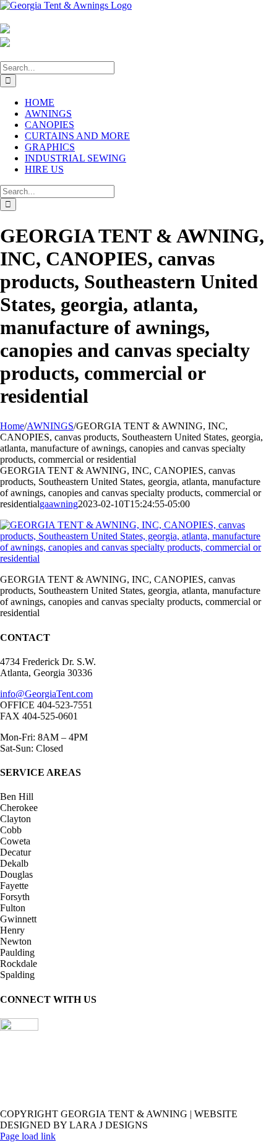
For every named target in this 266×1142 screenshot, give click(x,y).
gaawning (59, 504)
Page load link (28, 1136)
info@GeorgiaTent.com (46, 694)
